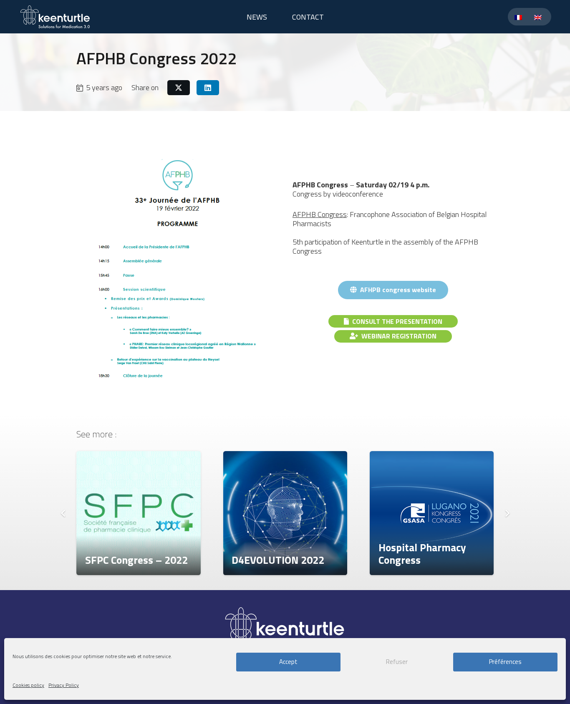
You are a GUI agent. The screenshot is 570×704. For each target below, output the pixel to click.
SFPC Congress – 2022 (136, 560)
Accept (288, 662)
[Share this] (178, 87)
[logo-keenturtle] (55, 16)
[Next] (507, 513)
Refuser (397, 662)
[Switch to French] (520, 17)
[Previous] (63, 513)
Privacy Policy (63, 685)
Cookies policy (28, 685)
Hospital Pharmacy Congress (422, 553)
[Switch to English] (539, 17)
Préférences (505, 662)
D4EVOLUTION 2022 (278, 560)
